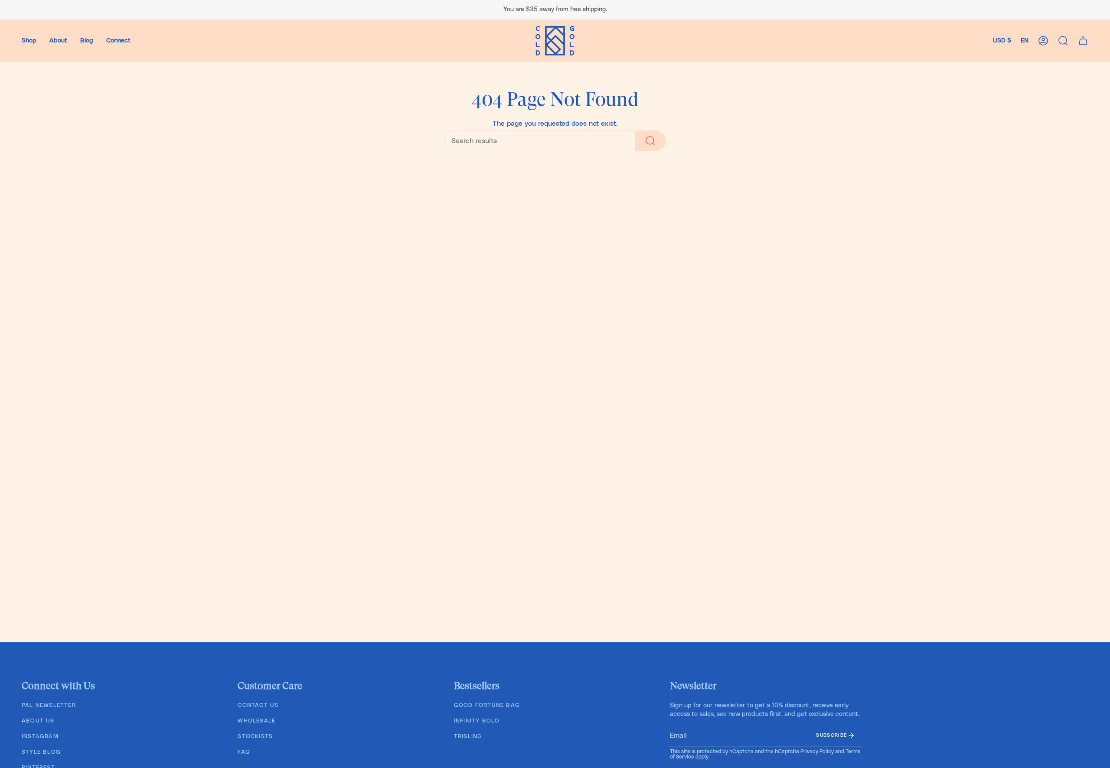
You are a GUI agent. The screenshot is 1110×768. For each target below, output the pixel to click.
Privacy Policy (817, 751)
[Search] (650, 140)
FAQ (244, 752)
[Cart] (1083, 41)
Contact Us (258, 705)
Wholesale (256, 721)
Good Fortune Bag (487, 705)
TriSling (468, 736)
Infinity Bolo (477, 721)
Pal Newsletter (49, 705)
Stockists (255, 736)
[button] (29, 41)
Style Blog (41, 752)
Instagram (40, 736)
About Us (38, 721)
